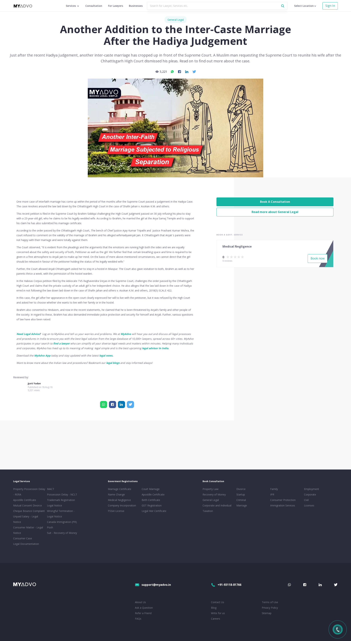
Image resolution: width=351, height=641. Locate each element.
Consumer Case (22, 538)
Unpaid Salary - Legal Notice (25, 519)
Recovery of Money (214, 494)
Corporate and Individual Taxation (217, 508)
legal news (105, 355)
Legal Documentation (26, 544)
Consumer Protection (283, 500)
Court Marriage (151, 489)
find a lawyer (61, 343)
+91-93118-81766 (229, 585)
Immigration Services (282, 505)
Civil (306, 500)
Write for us (218, 613)
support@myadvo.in (156, 585)
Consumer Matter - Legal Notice (28, 530)
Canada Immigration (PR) (62, 522)
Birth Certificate (151, 500)
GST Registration (152, 505)
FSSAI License (116, 511)
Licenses (309, 505)
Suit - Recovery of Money (62, 533)
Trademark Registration (61, 500)
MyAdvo (126, 334)
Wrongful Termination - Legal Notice (61, 513)
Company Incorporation (122, 505)
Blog (213, 607)
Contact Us (217, 602)
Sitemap (266, 613)
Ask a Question (144, 607)
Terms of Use (270, 602)
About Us (140, 602)
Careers (215, 618)
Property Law (210, 489)
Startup (240, 494)
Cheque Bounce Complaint (29, 511)
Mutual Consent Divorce (27, 505)
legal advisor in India (155, 348)
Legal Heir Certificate (154, 511)
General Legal (175, 19)
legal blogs (113, 363)
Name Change (116, 494)
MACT (50, 489)
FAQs (138, 618)
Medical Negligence (119, 500)
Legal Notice (54, 505)
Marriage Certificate (119, 489)
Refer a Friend (143, 613)
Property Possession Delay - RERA (29, 491)
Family (274, 489)
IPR (272, 494)
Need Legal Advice (27, 334)
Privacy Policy (270, 607)
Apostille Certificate (24, 500)
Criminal (241, 500)
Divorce (241, 489)
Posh (50, 527)
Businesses (136, 5)
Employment (311, 489)
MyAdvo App (42, 355)
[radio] (227, 256)
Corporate (310, 494)
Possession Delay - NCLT (62, 494)
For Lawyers (115, 5)
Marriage (241, 505)
